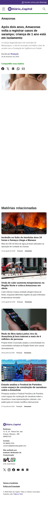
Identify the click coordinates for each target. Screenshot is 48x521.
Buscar (45, 9)
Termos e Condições (10, 483)
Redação (15, 54)
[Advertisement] (24, 125)
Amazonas (28, 251)
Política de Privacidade (11, 486)
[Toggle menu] (3, 9)
